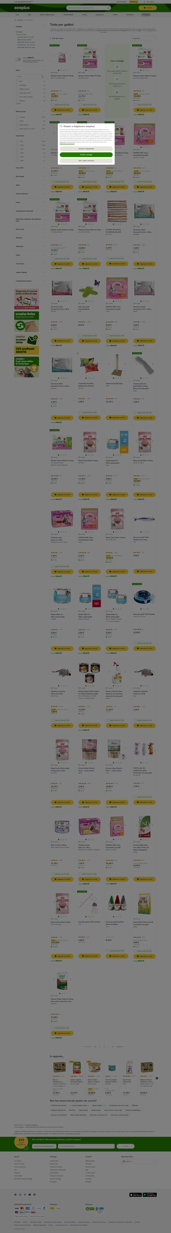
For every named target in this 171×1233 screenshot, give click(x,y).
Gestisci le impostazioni (86, 149)
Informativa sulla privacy (67, 144)
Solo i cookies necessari (86, 161)
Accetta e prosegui (86, 155)
